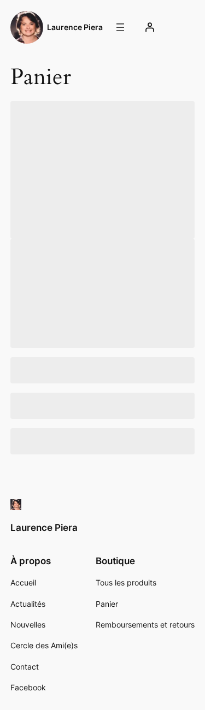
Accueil (23, 582)
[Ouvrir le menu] (120, 27)
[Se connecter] (149, 27)
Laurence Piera (75, 27)
